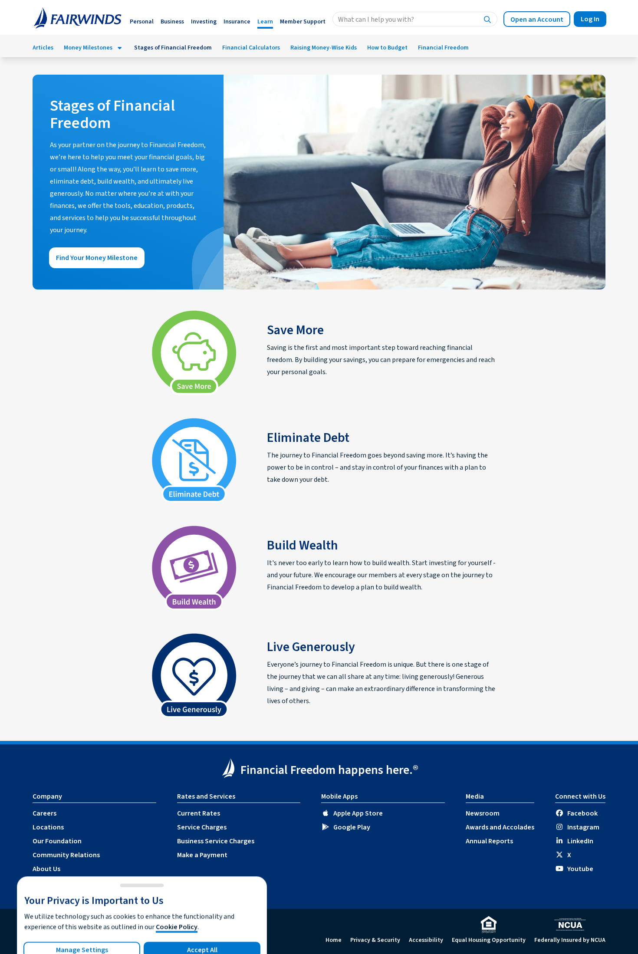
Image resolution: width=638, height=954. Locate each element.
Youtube (580, 869)
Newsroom (483, 813)
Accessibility (426, 940)
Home (334, 940)
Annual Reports (489, 841)
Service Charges (202, 827)
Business (172, 21)
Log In (590, 19)
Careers (44, 813)
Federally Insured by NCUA (569, 940)
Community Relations (66, 855)
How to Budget (387, 47)
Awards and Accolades (500, 827)
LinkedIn (580, 841)
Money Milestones (88, 47)
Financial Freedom (443, 47)
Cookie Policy (176, 927)
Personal (142, 21)
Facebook (582, 813)
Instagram (583, 827)
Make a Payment (202, 855)
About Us (46, 869)
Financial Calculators (251, 47)
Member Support (303, 21)
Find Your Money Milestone (97, 258)
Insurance (237, 21)
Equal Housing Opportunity (489, 940)
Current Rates (198, 813)
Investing (204, 21)
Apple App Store (358, 813)
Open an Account (536, 19)
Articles (43, 47)
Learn (265, 21)
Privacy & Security (375, 940)
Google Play (351, 827)
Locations (48, 827)
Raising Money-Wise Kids (323, 47)
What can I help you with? (376, 19)
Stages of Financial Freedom (173, 47)
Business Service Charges (215, 841)
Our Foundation (57, 841)
